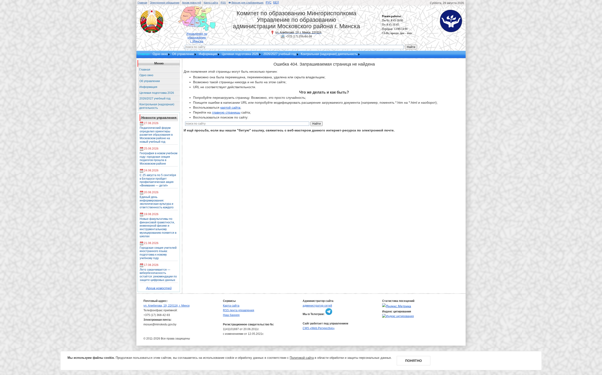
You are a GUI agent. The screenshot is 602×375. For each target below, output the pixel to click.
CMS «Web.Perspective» (319, 328)
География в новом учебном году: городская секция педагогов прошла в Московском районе (158, 158)
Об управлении (183, 54)
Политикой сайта (302, 357)
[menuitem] (161, 54)
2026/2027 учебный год (279, 54)
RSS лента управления (238, 310)
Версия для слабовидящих (247, 2)
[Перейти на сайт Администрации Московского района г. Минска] (151, 32)
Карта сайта (211, 2)
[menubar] (256, 54)
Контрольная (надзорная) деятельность (329, 54)
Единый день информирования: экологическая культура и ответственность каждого (157, 202)
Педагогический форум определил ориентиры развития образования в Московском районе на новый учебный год (156, 134)
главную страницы (226, 112)
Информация (208, 54)
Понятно (413, 361)
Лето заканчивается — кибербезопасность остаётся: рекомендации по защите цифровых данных (158, 275)
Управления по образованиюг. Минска (196, 37)
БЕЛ (276, 2)
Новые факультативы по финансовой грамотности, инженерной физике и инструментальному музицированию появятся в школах (158, 227)
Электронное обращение (164, 2)
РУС (269, 2)
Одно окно (160, 54)
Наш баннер (231, 315)
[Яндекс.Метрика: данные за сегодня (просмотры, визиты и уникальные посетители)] (396, 306)
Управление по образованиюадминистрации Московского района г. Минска (296, 23)
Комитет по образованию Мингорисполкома (296, 13)
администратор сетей (317, 305)
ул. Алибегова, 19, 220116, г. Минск (166, 305)
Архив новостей (191, 2)
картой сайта (230, 107)
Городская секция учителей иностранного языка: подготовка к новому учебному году (158, 253)
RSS (223, 2)
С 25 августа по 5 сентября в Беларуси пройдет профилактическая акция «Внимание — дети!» (158, 180)
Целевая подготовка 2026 (240, 54)
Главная (142, 2)
